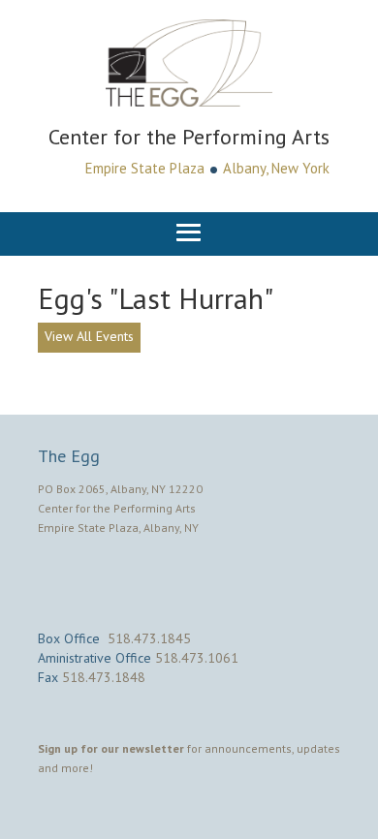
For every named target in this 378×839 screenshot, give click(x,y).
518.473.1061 (196, 658)
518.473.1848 (103, 677)
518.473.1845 (149, 638)
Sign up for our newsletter (111, 748)
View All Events (89, 336)
